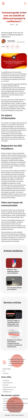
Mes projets (5, 385)
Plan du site (5, 373)
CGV (4, 371)
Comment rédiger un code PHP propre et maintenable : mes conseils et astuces (13, 323)
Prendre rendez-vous (8, 382)
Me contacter (6, 380)
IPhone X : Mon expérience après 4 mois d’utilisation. (13, 271)
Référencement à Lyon (8, 389)
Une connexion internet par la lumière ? (14, 288)
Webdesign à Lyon (7, 391)
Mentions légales (7, 368)
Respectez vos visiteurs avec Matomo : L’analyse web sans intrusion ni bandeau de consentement (14, 343)
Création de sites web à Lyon (9, 387)
